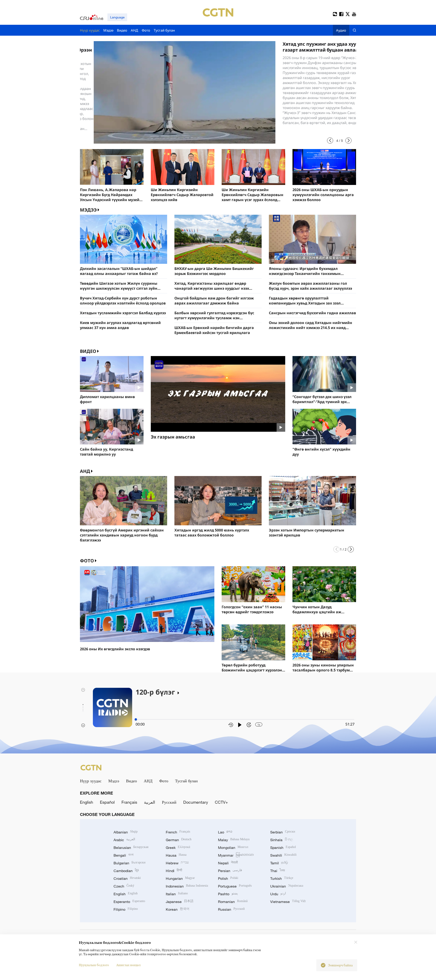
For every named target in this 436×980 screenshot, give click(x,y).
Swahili (283, 855)
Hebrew (177, 863)
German (178, 840)
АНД (85, 471)
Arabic (124, 840)
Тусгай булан (186, 780)
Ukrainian (286, 886)
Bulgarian (130, 863)
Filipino (126, 909)
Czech (124, 886)
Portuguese (235, 886)
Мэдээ (113, 780)
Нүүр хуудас (91, 780)
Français (129, 802)
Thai (277, 870)
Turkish (281, 878)
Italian (177, 894)
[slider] (136, 719)
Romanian (233, 901)
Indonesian (187, 886)
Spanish (283, 847)
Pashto (228, 894)
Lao (225, 832)
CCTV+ (221, 802)
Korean (177, 909)
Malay (234, 840)
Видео (88, 351)
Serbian (282, 832)
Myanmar (236, 855)
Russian (231, 909)
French (178, 832)
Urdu (278, 894)
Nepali (228, 863)
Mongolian (233, 847)
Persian (230, 870)
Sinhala (281, 840)
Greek (178, 847)
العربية (149, 802)
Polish (228, 878)
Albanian (126, 832)
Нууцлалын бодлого (94, 965)
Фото (87, 561)
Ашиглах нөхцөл (128, 965)
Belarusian (131, 847)
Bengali (124, 855)
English (86, 802)
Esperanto (129, 901)
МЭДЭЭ (88, 209)
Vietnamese (288, 901)
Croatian (127, 878)
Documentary (195, 802)
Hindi (174, 870)
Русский (169, 802)
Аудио (341, 30)
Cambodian (126, 870)
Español (107, 802)
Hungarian (180, 878)
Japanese (179, 901)
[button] (330, 140)
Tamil (279, 863)
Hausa (176, 855)
